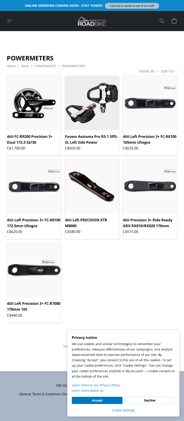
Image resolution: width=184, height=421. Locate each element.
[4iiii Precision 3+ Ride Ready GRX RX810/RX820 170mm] (150, 187)
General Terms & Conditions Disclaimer (48, 394)
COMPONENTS (46, 66)
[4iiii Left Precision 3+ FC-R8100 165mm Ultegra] (150, 103)
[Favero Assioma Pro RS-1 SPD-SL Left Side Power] (92, 103)
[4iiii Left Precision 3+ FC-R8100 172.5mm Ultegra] (34, 187)
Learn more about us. (88, 390)
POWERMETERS (73, 66)
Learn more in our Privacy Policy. (96, 385)
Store (25, 66)
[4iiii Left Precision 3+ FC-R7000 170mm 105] (34, 270)
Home (11, 66)
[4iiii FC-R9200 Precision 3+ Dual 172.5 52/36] (34, 103)
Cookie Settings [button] (123, 410)
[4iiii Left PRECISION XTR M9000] (92, 187)
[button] (132, 6)
